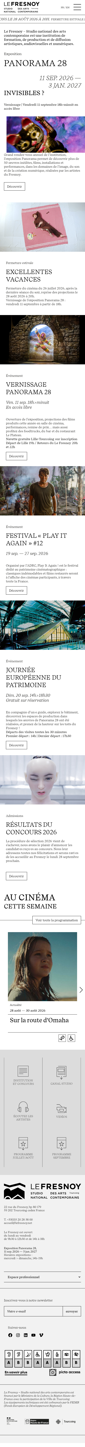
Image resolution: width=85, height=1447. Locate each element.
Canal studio (62, 1083)
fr (62, 7)
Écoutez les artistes (23, 1117)
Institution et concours (23, 1082)
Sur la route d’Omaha (39, 1020)
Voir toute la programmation (57, 920)
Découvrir (14, 186)
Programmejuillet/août (23, 1155)
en (68, 7)
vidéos (61, 1116)
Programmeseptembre (61, 1155)
